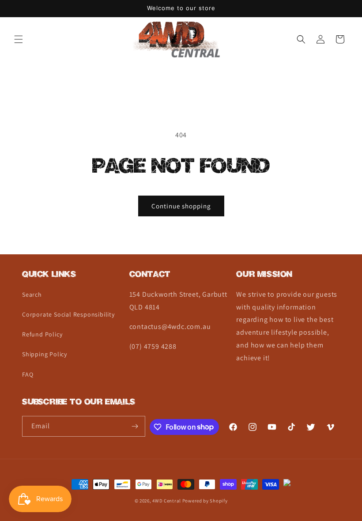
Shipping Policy (44, 354)
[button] (18, 39)
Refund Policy (42, 334)
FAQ (27, 374)
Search (32, 294)
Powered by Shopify (205, 501)
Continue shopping (181, 206)
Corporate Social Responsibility (68, 314)
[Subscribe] (135, 426)
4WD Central (166, 501)
